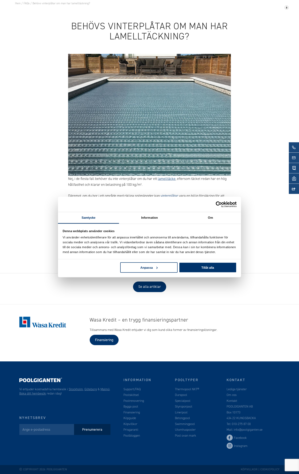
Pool (70, 10)
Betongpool (182, 418)
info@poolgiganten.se (248, 429)
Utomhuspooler (185, 429)
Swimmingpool (185, 424)
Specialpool (182, 401)
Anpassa (146, 267)
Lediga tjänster (237, 389)
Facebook (240, 438)
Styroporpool (183, 406)
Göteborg (90, 389)
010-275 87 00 (241, 424)
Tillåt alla (207, 267)
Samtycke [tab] (89, 217)
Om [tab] (210, 217)
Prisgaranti (130, 429)
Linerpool (181, 412)
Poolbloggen (131, 435)
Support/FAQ (268, 10)
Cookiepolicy (270, 469)
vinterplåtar (169, 195)
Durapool (181, 395)
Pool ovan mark (185, 435)
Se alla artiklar (149, 286)
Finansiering (104, 339)
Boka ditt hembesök (32, 393)
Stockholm (76, 389)
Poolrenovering (133, 401)
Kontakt (242, 10)
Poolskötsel (131, 395)
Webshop (123, 10)
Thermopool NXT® (187, 389)
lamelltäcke (167, 178)
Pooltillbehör (95, 10)
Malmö (105, 389)
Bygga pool (130, 406)
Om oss (221, 10)
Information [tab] (149, 217)
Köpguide (129, 418)
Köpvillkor (130, 424)
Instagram (241, 446)
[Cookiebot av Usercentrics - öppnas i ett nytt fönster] (219, 204)
